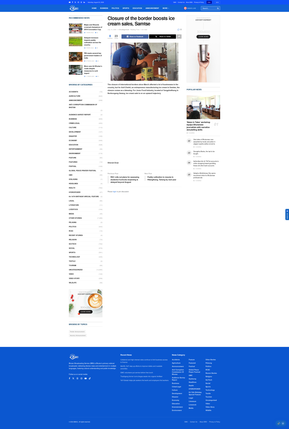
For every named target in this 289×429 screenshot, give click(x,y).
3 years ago (89, 48)
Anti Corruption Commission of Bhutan (83, 105)
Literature (74, 205)
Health (72, 188)
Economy (73, 140)
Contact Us (181, 2)
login (114, 191)
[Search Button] (218, 8)
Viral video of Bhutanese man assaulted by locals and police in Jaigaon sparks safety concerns (204, 141)
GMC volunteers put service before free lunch (136, 372)
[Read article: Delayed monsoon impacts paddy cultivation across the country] (75, 41)
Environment (74, 153)
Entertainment (75, 149)
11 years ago (89, 76)
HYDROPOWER (74, 192)
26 (98, 61)
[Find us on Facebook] (72, 2)
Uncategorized (124, 29)
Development (75, 132)
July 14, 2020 (112, 29)
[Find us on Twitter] (75, 2)
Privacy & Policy (199, 2)
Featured (73, 162)
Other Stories (75, 218)
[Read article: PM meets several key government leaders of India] (75, 57)
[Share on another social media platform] (179, 36)
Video (71, 274)
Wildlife (72, 282)
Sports (126, 8)
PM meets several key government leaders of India (93, 55)
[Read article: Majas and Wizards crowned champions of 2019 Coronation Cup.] (75, 28)
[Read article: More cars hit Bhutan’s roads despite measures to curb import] (75, 70)
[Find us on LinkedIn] (84, 2)
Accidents (73, 92)
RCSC (71, 231)
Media (71, 214)
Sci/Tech (72, 244)
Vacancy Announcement (78, 335)
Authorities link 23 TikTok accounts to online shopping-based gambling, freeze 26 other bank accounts (206, 163)
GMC (174, 2)
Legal (71, 201)
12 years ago (89, 61)
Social (72, 248)
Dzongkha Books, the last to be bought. (204, 152)
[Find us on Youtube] (69, 2)
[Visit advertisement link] (86, 303)
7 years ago (89, 32)
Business (104, 8)
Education (137, 8)
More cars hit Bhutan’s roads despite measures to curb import (93, 69)
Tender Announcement (77, 331)
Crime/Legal (74, 123)
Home (94, 8)
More (165, 8)
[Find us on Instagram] (78, 2)
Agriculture (74, 96)
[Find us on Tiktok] (90, 378)
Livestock (73, 209)
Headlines (73, 183)
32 (97, 32)
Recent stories (76, 235)
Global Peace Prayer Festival (82, 170)
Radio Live (191, 8)
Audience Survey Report (80, 114)
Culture (72, 127)
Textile (72, 261)
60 (98, 76)
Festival (72, 166)
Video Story (74, 278)
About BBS (189, 2)
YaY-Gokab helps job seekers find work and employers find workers (144, 380)
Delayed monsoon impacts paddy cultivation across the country (92, 41)
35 (97, 48)
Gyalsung (73, 179)
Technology (74, 257)
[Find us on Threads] (81, 2)
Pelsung (72, 222)
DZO (217, 2)
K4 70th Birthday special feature (84, 196)
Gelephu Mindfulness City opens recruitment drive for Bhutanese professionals (204, 175)
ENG (209, 2)
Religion (73, 239)
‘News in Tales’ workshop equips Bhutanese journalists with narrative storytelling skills (198, 126)
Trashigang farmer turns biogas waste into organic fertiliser (141, 376)
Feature (72, 158)
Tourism (72, 265)
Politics (115, 8)
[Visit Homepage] (74, 8)
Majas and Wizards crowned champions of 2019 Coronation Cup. (93, 27)
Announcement (152, 8)
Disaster (73, 136)
